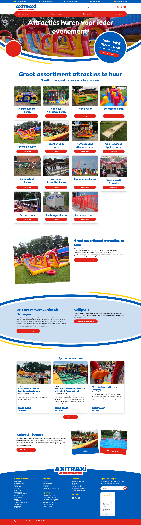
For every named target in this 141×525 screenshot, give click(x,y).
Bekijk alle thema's (25, 449)
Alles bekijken (27, 116)
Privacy (33, 521)
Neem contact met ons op (85, 260)
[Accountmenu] (118, 7)
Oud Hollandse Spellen (20, 494)
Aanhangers (17, 506)
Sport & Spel (18, 490)
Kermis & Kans (18, 492)
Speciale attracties (19, 483)
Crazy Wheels (18, 497)
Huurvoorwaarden (48, 483)
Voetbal (85, 451)
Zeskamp (17, 488)
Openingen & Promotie (21, 502)
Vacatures (46, 485)
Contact (45, 487)
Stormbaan (17, 487)
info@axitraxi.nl (80, 490)
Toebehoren (18, 508)
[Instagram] (76, 498)
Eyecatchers (18, 501)
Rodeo (16, 485)
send (125, 488)
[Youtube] (79, 498)
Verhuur (20, 386)
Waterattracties (113, 451)
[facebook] (73, 498)
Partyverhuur (18, 504)
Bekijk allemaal (70, 417)
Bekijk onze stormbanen (109, 54)
